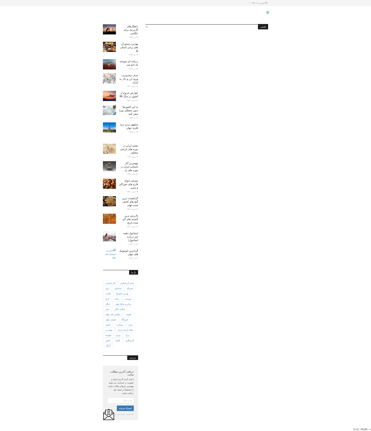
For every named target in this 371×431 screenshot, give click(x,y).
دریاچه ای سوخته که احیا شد (129, 62)
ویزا (127, 335)
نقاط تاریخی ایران (125, 329)
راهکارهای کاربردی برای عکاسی (131, 29)
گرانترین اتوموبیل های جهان (128, 252)
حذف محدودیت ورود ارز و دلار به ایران (128, 78)
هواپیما (108, 335)
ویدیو (118, 335)
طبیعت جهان (111, 319)
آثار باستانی (110, 283)
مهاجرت (109, 329)
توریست (127, 298)
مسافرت (119, 324)
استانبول (118, 288)
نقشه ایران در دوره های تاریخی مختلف (129, 149)
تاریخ (108, 298)
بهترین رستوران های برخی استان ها (129, 47)
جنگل (108, 303)
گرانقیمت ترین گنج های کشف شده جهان (130, 201)
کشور (108, 340)
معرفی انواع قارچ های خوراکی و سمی (128, 184)
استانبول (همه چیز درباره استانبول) (130, 236)
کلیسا (118, 340)
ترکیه (117, 298)
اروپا (107, 288)
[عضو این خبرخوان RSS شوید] (146, 27)
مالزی (108, 324)
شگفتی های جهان (113, 314)
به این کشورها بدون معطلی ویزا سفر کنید (128, 110)
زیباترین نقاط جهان (123, 303)
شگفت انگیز (120, 309)
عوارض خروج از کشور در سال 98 (129, 94)
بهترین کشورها (122, 293)
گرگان (108, 345)
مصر (131, 324)
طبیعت (128, 314)
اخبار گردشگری (127, 283)
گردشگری (129, 340)
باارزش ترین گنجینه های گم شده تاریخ (130, 219)
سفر (107, 309)
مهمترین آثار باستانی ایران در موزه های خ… (129, 166)
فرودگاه (124, 319)
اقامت (108, 293)
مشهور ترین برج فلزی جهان (129, 125)
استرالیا (130, 288)
